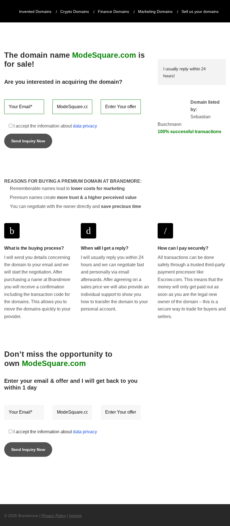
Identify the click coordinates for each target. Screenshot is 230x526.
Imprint (75, 515)
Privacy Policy (54, 515)
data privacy (85, 126)
